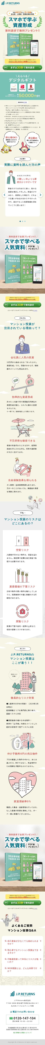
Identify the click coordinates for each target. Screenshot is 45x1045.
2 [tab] (22, 221)
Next (40, 195)
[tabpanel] (22, 192)
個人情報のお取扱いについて (22, 1032)
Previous (4, 195)
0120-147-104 (22, 1018)
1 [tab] (20, 221)
